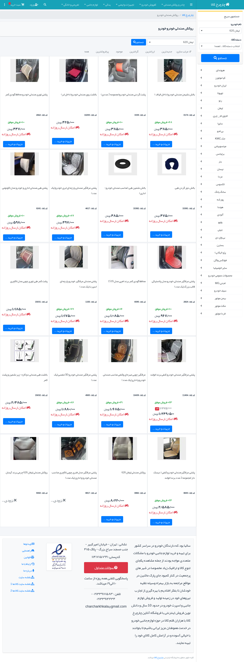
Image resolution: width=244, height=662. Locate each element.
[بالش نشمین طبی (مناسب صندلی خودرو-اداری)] (122, 164)
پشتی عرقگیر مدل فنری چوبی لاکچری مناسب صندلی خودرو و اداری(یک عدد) (74, 475)
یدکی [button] (108, 4)
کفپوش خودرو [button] (148, 4)
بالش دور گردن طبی (185, 187)
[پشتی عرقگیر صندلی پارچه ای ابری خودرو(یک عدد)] (73, 164)
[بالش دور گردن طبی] (171, 164)
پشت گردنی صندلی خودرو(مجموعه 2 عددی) (123, 94)
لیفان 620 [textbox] (235, 30)
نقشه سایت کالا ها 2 (20, 590)
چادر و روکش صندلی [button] (174, 4)
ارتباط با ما (27, 564)
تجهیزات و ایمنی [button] (126, 4)
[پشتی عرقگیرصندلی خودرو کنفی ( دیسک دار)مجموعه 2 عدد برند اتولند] (171, 449)
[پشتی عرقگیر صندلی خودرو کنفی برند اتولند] (171, 351)
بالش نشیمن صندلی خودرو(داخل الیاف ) (174, 94)
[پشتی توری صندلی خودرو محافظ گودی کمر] (24, 71)
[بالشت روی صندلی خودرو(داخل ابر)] (73, 71)
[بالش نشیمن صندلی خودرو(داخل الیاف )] (171, 71)
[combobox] (220, 31)
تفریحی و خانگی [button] (71, 4)
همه (86, 51)
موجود (119, 51)
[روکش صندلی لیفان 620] (122, 449)
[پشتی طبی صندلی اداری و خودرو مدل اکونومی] (24, 164)
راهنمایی (26, 550)
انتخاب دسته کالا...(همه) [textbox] (227, 46)
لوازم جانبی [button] (92, 4)
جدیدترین (167, 51)
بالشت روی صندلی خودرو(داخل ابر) (79, 94)
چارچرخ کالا (188, 15)
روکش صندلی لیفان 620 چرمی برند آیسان (26, 472)
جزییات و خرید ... (161, 144)
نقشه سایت (25, 577)
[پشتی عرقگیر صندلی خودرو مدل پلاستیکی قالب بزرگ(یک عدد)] (171, 258)
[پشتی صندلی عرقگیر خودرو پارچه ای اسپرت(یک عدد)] (73, 258)
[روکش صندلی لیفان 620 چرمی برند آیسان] (24, 449)
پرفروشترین (102, 51)
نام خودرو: (235, 24)
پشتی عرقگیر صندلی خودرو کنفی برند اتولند (172, 374)
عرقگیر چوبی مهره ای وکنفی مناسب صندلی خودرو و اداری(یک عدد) (124, 377)
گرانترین (134, 51)
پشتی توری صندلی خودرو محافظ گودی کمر (26, 94)
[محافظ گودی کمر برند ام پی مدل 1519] (122, 258)
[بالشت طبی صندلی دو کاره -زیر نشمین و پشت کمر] (24, 351)
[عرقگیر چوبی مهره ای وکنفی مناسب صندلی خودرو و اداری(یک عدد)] (122, 351)
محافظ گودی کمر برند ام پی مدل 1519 (127, 281)
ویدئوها (27, 543)
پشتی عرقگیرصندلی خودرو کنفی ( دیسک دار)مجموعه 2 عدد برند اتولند (174, 475)
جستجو (222, 58)
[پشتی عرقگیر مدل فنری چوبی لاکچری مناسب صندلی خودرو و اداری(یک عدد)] (73, 449)
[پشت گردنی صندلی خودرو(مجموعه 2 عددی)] (122, 71)
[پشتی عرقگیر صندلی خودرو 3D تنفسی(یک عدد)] (73, 351)
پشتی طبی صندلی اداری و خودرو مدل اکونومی (24, 187)
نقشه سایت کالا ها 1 (20, 584)
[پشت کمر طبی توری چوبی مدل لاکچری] (24, 258)
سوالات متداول (104, 567)
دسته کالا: (236, 39)
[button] (191, 4)
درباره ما (27, 570)
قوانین (27, 557)
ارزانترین (150, 51)
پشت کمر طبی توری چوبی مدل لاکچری (28, 281)
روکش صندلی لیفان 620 (134, 472)
